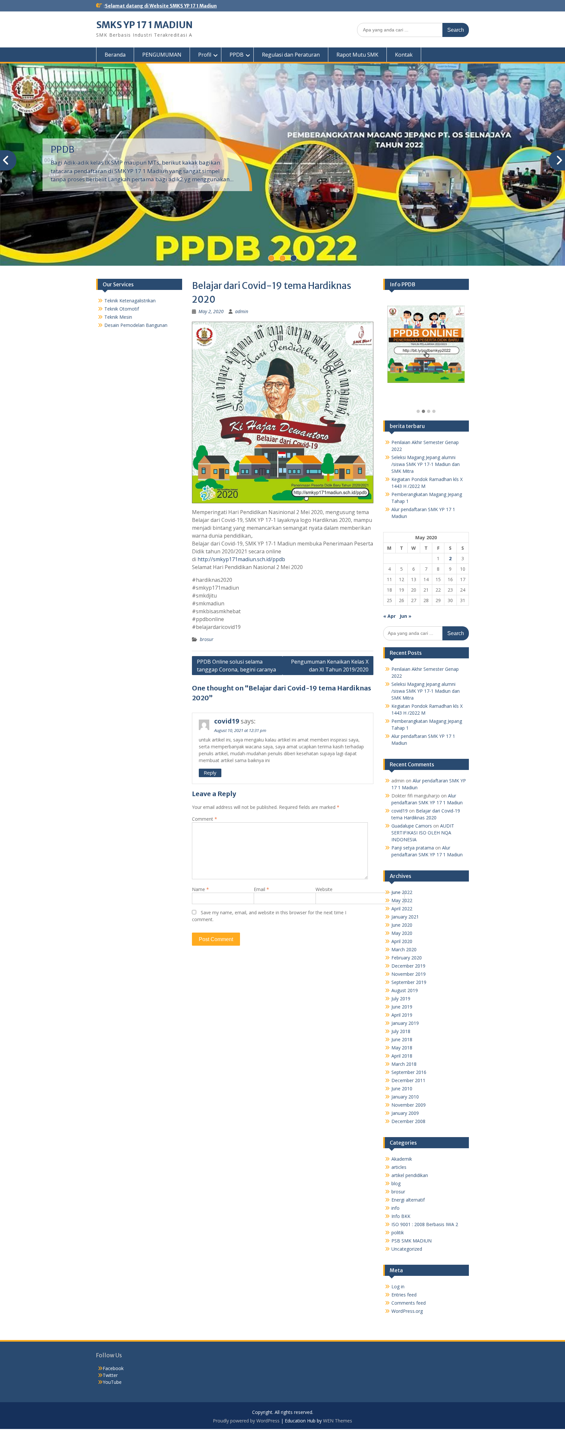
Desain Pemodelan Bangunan (135, 325)
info (395, 1208)
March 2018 (404, 1064)
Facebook (113, 1368)
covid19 (226, 721)
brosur (207, 639)
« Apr (389, 616)
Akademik (401, 1159)
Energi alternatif (408, 1200)
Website (324, 889)
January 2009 (405, 1113)
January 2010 (405, 1097)
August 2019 (404, 990)
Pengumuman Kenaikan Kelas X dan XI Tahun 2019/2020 (329, 665)
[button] (418, 412)
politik (397, 1232)
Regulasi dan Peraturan (291, 54)
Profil (204, 54)
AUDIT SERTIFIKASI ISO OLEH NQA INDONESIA (422, 833)
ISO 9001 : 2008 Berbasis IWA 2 (424, 1224)
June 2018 (401, 1039)
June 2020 (401, 925)
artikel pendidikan (409, 1175)
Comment (204, 819)
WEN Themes (337, 1421)
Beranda (115, 54)
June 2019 (401, 1007)
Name (200, 889)
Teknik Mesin (118, 317)
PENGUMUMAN (161, 54)
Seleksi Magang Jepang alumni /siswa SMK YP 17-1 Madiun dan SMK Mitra (425, 464)
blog (396, 1183)
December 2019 (408, 966)
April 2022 (401, 908)
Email (261, 889)
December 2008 (408, 1121)
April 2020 (401, 941)
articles (398, 1167)
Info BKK (400, 1216)
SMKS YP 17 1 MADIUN (144, 25)
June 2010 (401, 1088)
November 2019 (408, 974)
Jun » (405, 616)
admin (241, 311)
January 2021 (405, 917)
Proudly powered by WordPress (246, 1421)
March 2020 (404, 949)
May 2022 (401, 900)
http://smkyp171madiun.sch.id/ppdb (241, 559)
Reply (210, 772)
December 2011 (408, 1080)
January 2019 (405, 1023)
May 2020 (401, 933)
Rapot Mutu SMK (357, 54)
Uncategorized (406, 1249)
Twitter (110, 1375)
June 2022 (401, 892)
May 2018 (401, 1047)
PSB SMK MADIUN (411, 1241)
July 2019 (400, 998)
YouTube (112, 1382)
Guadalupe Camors (411, 826)
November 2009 (408, 1105)
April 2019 (401, 1015)
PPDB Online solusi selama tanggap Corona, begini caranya (236, 665)
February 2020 (406, 958)
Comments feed (408, 1303)
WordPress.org (407, 1311)
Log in (397, 1286)
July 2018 (400, 1031)
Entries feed (404, 1295)
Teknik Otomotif (121, 309)
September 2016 (408, 1072)
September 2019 (408, 982)
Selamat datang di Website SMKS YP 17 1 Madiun (161, 6)
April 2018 (401, 1056)
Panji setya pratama (412, 848)
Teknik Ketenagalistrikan (130, 300)
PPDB (237, 54)
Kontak (404, 54)
